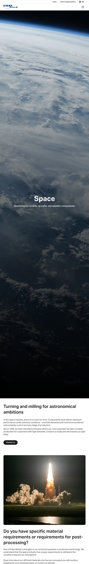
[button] (81, 1)
